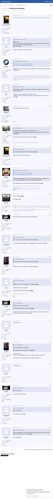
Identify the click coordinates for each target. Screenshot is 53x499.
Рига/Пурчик (6, 142)
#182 (50, 36)
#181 (50, 15)
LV (4, 359)
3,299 (7, 71)
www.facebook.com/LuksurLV (18, 188)
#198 (50, 385)
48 (4, 251)
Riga (5, 338)
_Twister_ (6, 177)
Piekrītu (28, 496)
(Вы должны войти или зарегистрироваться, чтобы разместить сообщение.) (38, 449)
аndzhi (6, 265)
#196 (50, 342)
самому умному (7, 33)
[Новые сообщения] (46, 1)
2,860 (7, 270)
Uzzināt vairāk (35, 496)
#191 (50, 234)
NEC (6, 46)
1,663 (7, 29)
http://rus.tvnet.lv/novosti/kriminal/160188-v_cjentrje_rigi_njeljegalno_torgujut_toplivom (31, 17)
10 (12, 12)
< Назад (2, 12)
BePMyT (6, 66)
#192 (50, 256)
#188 (50, 167)
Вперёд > (22, 12)
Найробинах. (6, 121)
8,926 (7, 51)
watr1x (6, 330)
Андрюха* (6, 437)
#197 (50, 363)
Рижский (5, 77)
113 (4, 53)
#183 (50, 58)
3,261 (7, 249)
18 (19, 12)
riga (4, 102)
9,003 (7, 181)
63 (4, 31)
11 (13, 12)
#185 (50, 106)
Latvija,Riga (6, 210)
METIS (6, 202)
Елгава (5, 252)
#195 (50, 320)
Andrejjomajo (6, 244)
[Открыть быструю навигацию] (51, 5)
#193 (50, 277)
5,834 (7, 136)
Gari (6, 287)
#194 (50, 300)
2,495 (7, 292)
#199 (50, 405)
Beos (20, 10)
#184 (50, 84)
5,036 (7, 310)
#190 (50, 214)
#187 (50, 146)
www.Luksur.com (16, 187)
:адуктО (5, 186)
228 (6, 207)
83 (4, 139)
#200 (50, 427)
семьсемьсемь (6, 24)
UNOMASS (6, 112)
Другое (8, 10)
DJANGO (6, 220)
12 (15, 12)
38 (6, 378)
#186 (50, 125)
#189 (50, 194)
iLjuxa (6, 132)
